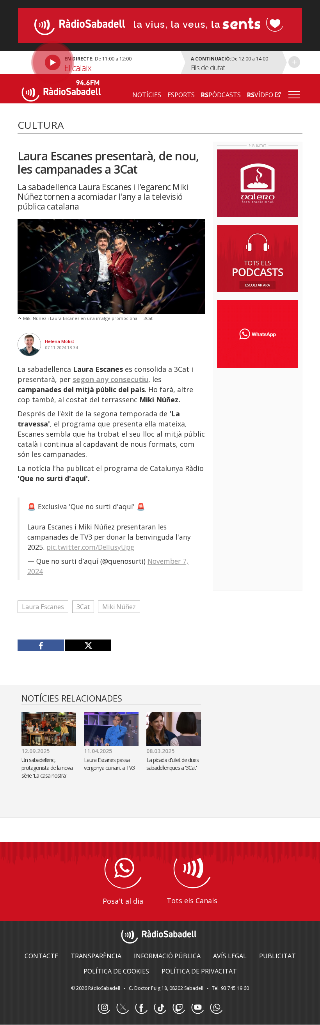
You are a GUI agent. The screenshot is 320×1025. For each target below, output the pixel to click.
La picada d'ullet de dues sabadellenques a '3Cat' (172, 763)
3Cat (83, 606)
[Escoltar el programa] (98, 62)
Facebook (141, 1008)
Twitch (179, 1008)
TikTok (160, 1008)
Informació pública (167, 956)
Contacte (41, 956)
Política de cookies (116, 971)
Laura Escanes (43, 606)
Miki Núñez (119, 606)
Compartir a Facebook (41, 645)
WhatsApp (216, 1008)
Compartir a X (87, 645)
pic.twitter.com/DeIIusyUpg (90, 547)
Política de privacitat (199, 971)
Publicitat (277, 956)
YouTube (197, 1008)
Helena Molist (59, 341)
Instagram (104, 1008)
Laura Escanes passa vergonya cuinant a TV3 (109, 763)
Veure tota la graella (294, 62)
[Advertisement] (268, 424)
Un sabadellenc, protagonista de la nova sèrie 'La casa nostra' (47, 767)
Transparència (96, 956)
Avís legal (230, 956)
